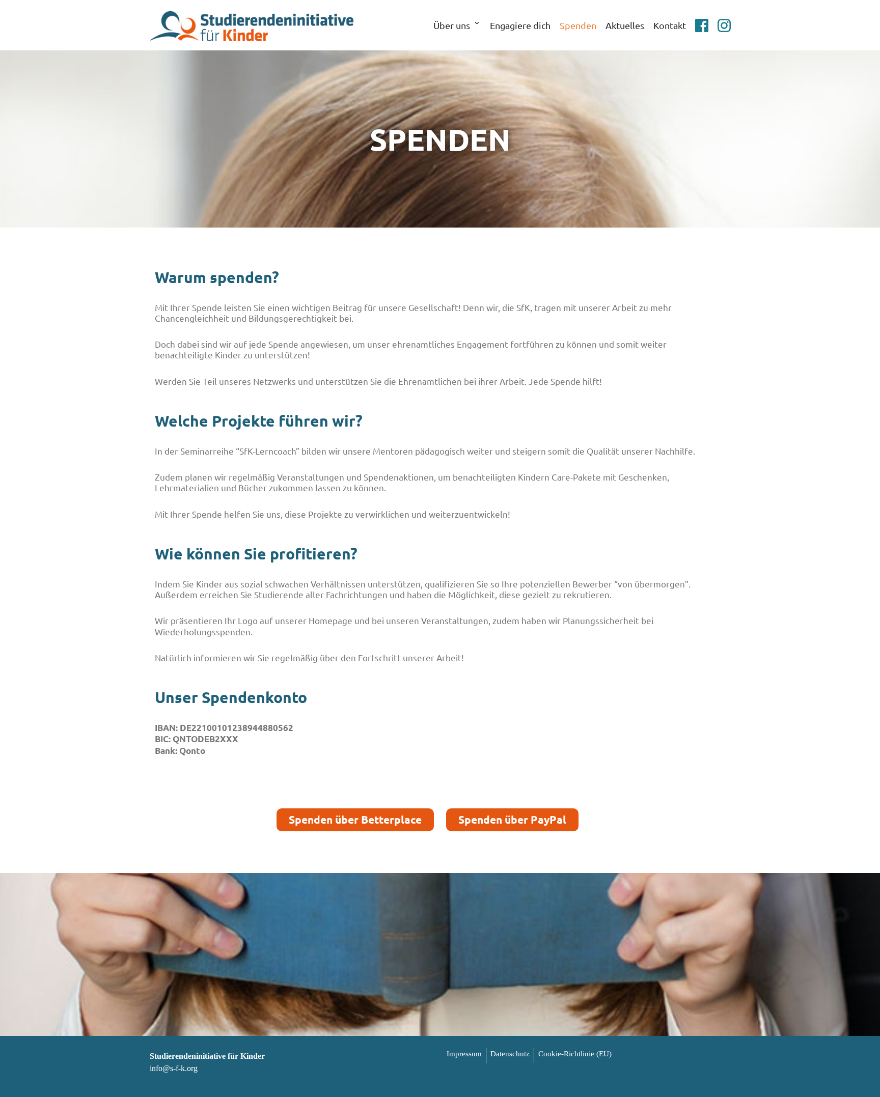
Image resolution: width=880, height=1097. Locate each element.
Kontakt (669, 25)
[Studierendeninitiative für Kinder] (251, 25)
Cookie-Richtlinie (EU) (575, 1054)
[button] (477, 25)
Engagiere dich (520, 25)
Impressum (464, 1054)
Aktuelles (625, 25)
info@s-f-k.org (174, 1068)
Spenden (578, 25)
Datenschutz (510, 1054)
